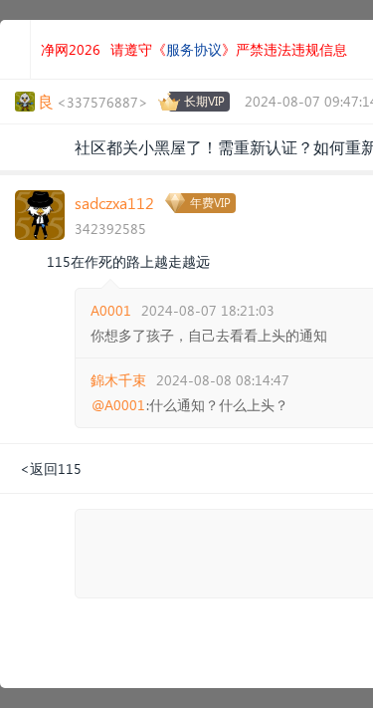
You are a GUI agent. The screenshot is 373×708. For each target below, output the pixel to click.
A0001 (111, 310)
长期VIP (204, 101)
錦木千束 (118, 379)
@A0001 (118, 405)
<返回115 (51, 468)
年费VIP (210, 202)
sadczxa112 (114, 202)
